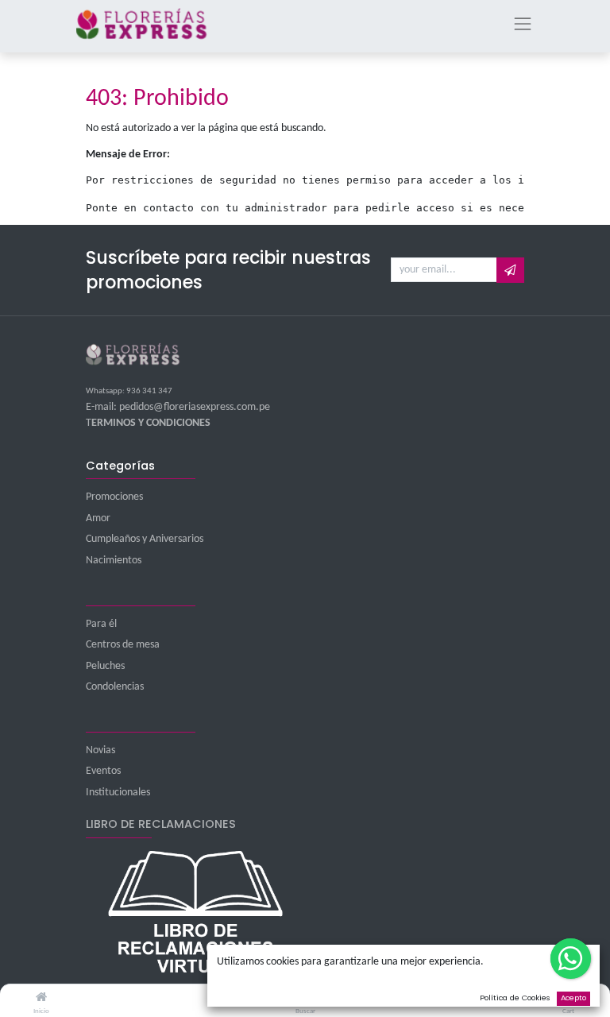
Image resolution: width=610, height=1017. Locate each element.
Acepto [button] (573, 997)
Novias (100, 750)
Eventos (103, 771)
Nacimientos (113, 561)
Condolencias (115, 687)
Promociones (114, 497)
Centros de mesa (123, 645)
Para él (101, 624)
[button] (510, 270)
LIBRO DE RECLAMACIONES (161, 824)
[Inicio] (41, 998)
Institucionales (118, 793)
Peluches (105, 666)
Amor (98, 518)
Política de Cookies (515, 997)
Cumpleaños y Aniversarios (144, 539)
